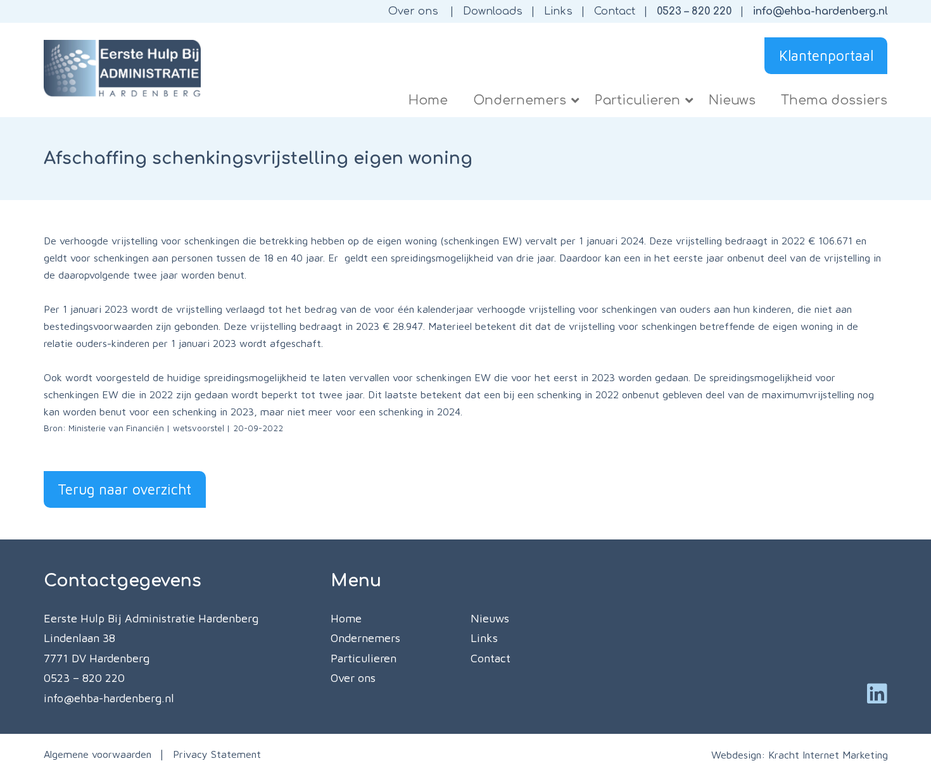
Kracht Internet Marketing (828, 754)
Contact (614, 11)
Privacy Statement (217, 754)
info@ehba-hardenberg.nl (820, 11)
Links (558, 11)
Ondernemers (365, 638)
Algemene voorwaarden (97, 754)
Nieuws (490, 618)
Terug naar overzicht (124, 489)
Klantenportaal (826, 55)
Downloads (492, 11)
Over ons (413, 11)
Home (346, 618)
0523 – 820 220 (694, 11)
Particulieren (363, 658)
